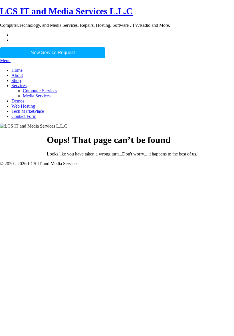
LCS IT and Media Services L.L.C (66, 11)
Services (19, 85)
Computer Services (40, 90)
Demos (17, 101)
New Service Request (53, 52)
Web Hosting (23, 106)
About (17, 75)
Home (17, 70)
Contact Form (23, 116)
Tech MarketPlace (27, 111)
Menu (5, 60)
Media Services (37, 95)
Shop (16, 80)
